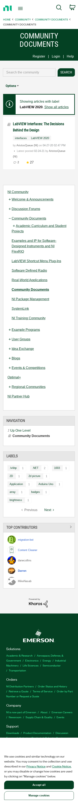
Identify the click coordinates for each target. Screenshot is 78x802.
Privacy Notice (36, 766)
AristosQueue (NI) (27, 145)
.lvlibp (13, 467)
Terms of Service (43, 691)
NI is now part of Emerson (21, 712)
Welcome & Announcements (32, 199)
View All (39, 527)
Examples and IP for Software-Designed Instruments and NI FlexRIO (34, 246)
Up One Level (20, 430)
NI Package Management (30, 299)
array (13, 491)
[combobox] (29, 72)
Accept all (38, 784)
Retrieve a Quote (18, 691)
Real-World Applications (29, 280)
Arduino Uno (45, 484)
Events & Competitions (28, 368)
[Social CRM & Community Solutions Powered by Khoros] (38, 602)
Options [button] (11, 86)
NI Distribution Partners (20, 686)
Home (7, 19)
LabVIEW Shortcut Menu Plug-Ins (36, 261)
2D (11, 476)
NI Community (17, 192)
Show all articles (56, 107)
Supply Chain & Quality (39, 717)
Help (70, 56)
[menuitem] (58, 8)
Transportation (17, 670)
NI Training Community (29, 318)
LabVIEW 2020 (40, 138)
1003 (57, 467)
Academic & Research (19, 655)
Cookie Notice (61, 766)
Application (16, 484)
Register (39, 56)
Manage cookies (39, 795)
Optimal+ (14, 377)
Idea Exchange (23, 349)
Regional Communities (29, 387)
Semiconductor (52, 665)
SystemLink (20, 308)
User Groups (21, 339)
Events (60, 717)
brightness (16, 500)
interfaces (21, 138)
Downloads (12, 733)
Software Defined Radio (29, 270)
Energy (47, 660)
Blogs (16, 358)
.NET (35, 467)
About (43, 712)
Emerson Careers (62, 712)
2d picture (34, 476)
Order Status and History (52, 686)
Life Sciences (30, 665)
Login (56, 56)
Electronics (31, 660)
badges (35, 491)
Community (23, 19)
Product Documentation (37, 733)
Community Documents (51, 19)
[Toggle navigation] (21, 8)
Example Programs (26, 329)
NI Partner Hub (18, 396)
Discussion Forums (26, 209)
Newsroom (15, 717)
